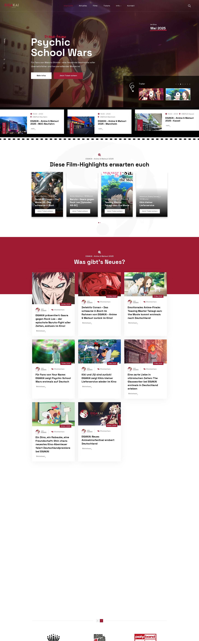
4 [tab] (183, 110)
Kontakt (131, 5)
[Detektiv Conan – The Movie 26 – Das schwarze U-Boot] (47, 220)
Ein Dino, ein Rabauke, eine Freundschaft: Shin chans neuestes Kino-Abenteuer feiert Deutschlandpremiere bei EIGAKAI (53, 470)
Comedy (108, 225)
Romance (114, 225)
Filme (95, 5)
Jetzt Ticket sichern (68, 86)
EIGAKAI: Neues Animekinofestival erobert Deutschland (98, 466)
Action (37, 222)
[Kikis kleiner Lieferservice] (152, 220)
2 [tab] (178, 110)
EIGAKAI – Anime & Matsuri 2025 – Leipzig (179, 145)
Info (118, 5)
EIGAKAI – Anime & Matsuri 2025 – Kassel (44, 145)
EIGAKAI (43, 337)
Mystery (43, 222)
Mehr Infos (41, 86)
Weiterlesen (40, 357)
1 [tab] (176, 110)
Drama (150, 223)
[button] (99, 248)
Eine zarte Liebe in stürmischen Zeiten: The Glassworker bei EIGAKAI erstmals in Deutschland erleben (143, 407)
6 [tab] (187, 110)
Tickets (106, 5)
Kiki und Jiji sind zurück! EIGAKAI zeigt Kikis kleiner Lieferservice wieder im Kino (99, 404)
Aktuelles (83, 5)
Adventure (79, 222)
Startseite (68, 5)
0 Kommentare (59, 336)
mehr (33, 152)
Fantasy (156, 223)
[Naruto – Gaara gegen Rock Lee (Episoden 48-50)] (82, 220)
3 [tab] (180, 110)
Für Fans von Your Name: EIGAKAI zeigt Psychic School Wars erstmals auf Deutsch (53, 404)
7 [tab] (190, 110)
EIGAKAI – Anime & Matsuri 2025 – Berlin (112, 145)
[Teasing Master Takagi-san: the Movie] (4, 73)
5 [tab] (185, 110)
